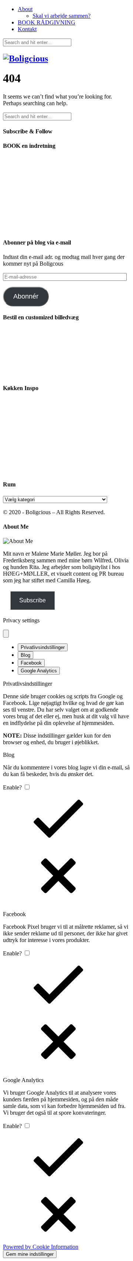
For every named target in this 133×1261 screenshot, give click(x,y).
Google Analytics (39, 670)
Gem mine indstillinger (30, 1254)
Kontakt (27, 29)
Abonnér (25, 296)
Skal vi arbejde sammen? (62, 16)
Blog (25, 655)
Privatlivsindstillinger (43, 647)
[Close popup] (6, 634)
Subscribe (32, 600)
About (25, 9)
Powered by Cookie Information (40, 1247)
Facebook (31, 663)
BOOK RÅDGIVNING (46, 22)
